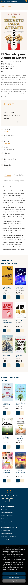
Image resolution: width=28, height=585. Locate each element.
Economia (8, 6)
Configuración (14, 581)
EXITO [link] (6, 167)
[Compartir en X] (8, 122)
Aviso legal (4, 509)
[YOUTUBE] (11, 500)
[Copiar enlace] (18, 122)
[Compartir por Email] (15, 122)
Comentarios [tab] (18, 175)
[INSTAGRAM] (7, 500)
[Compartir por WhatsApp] (12, 122)
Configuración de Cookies (8, 522)
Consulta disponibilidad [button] (12, 115)
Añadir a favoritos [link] (10, 112)
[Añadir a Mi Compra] (4, 297)
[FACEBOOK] (3, 500)
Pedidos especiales (6, 533)
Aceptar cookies (14, 574)
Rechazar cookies (14, 577)
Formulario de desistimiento (9, 537)
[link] (8, 297)
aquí (16, 569)
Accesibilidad (5, 540)
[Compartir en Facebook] (5, 122)
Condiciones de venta (7, 513)
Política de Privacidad (7, 516)
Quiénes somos (5, 530)
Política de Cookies (6, 519)
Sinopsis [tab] (8, 175)
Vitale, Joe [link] (5, 72)
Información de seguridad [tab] (14, 181)
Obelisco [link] (6, 132)
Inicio (3, 6)
